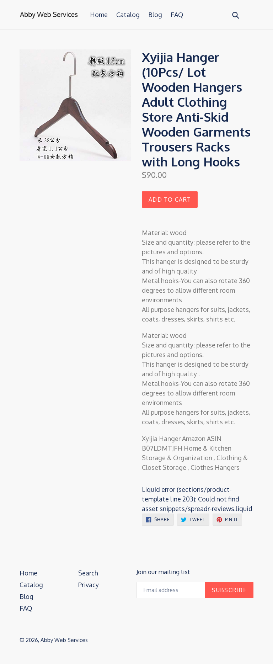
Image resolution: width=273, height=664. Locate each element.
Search (88, 573)
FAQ (177, 14)
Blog (155, 14)
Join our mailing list (163, 571)
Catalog (128, 14)
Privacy (88, 585)
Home (99, 14)
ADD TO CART (170, 199)
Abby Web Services (64, 640)
